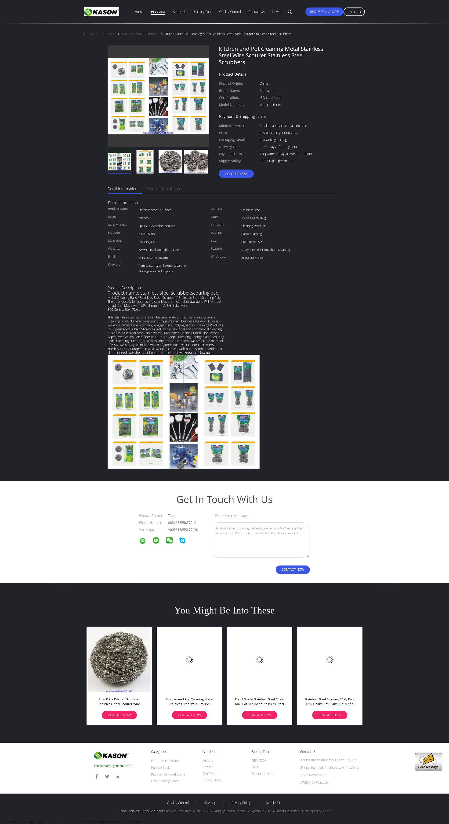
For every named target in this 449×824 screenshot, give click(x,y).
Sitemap (210, 802)
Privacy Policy (241, 802)
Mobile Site (274, 802)
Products (158, 11)
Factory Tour (203, 11)
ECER (327, 811)
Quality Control (230, 11)
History (208, 760)
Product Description (163, 188)
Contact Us (256, 11)
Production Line (262, 773)
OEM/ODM (259, 760)
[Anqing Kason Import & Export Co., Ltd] (145, 541)
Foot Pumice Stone (165, 760)
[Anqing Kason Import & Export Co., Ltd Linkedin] (117, 776)
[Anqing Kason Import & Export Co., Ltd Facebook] (97, 776)
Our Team (210, 773)
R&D (254, 767)
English (354, 12)
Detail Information (122, 188)
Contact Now (236, 173)
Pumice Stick (160, 767)
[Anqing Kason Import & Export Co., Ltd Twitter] (107, 776)
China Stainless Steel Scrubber (140, 811)
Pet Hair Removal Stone (168, 774)
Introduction (212, 780)
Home (139, 11)
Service (208, 767)
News (276, 11)
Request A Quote (324, 11)
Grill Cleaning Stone (165, 781)
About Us (179, 11)
